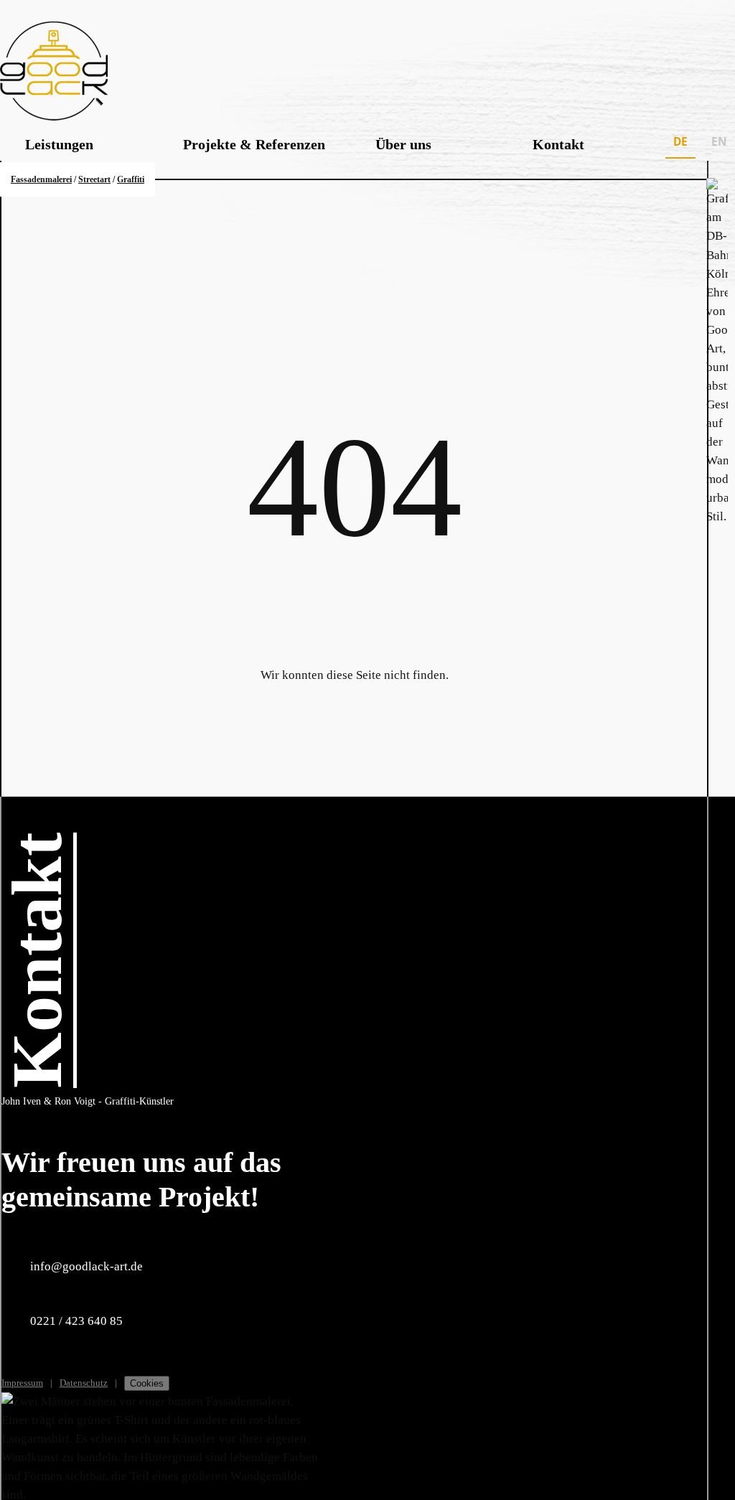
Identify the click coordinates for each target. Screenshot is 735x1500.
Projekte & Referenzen (254, 144)
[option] (719, 144)
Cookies (147, 1383)
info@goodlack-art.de (86, 1266)
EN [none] (719, 141)
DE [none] (680, 141)
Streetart (94, 179)
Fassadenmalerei (41, 179)
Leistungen (59, 144)
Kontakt (558, 144)
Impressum (22, 1382)
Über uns (403, 144)
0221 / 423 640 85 (76, 1321)
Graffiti (130, 179)
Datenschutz (84, 1382)
